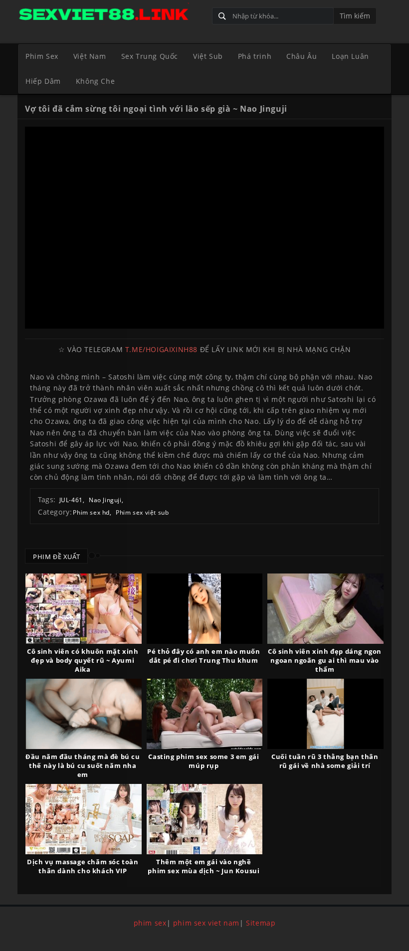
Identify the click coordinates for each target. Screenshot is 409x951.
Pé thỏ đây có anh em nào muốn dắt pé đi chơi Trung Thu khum (203, 656)
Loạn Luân (350, 56)
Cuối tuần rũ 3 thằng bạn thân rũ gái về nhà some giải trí (324, 761)
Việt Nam (89, 56)
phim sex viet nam (206, 923)
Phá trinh (254, 56)
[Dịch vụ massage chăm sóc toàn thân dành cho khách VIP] (83, 819)
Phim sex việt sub (142, 512)
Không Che (95, 81)
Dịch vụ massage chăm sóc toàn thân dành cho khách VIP (82, 866)
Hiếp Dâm (43, 81)
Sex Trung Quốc (149, 56)
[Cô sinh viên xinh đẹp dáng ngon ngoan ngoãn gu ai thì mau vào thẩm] (325, 608)
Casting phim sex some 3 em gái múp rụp (203, 761)
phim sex (150, 923)
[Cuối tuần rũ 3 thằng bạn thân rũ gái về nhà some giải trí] (325, 714)
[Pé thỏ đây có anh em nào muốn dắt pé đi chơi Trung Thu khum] (205, 608)
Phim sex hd (91, 512)
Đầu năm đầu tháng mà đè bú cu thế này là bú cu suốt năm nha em (82, 765)
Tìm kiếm (355, 15)
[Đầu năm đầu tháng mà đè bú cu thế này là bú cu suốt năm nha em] (83, 714)
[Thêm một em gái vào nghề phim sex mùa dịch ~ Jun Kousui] (205, 819)
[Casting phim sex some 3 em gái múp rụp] (205, 714)
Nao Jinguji (105, 500)
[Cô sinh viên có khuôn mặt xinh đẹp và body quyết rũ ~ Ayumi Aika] (83, 608)
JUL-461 (71, 500)
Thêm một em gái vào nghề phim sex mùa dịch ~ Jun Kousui (203, 866)
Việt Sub (208, 56)
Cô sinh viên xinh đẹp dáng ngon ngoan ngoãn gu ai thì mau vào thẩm (325, 660)
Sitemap (260, 923)
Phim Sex (41, 56)
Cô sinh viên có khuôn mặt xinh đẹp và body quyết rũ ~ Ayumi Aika (82, 660)
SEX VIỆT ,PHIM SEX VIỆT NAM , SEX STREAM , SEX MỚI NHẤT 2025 (110, 13)
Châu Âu (301, 56)
